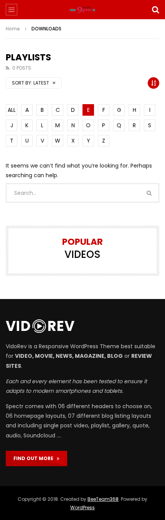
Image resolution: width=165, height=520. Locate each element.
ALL (12, 110)
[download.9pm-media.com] (82, 9)
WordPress (82, 507)
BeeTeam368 (103, 499)
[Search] (155, 9)
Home (13, 28)
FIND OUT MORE (35, 458)
